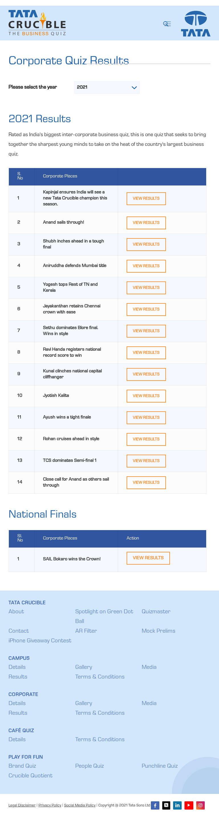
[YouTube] (188, 805)
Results (18, 677)
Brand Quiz (22, 766)
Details (17, 668)
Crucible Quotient (30, 776)
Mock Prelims (158, 631)
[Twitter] (166, 805)
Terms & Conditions (100, 677)
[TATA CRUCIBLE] (37, 23)
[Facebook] (155, 805)
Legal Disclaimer (22, 806)
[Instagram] (200, 805)
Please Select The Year (33, 87)
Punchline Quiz (160, 766)
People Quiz (89, 766)
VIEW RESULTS (146, 199)
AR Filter (86, 631)
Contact (19, 631)
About (16, 612)
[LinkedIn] (177, 805)
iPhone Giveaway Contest (40, 641)
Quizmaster (156, 612)
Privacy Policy (49, 806)
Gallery (83, 668)
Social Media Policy (80, 806)
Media (149, 668)
